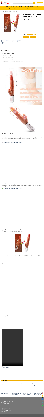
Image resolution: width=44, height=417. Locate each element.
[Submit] (34, 3)
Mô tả (2, 50)
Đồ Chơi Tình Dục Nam (19, 6)
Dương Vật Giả (15, 11)
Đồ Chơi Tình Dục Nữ (12, 6)
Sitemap (22, 415)
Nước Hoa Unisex (35, 8)
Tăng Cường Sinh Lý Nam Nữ (5, 8)
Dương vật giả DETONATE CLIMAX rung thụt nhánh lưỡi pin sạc (11, 183)
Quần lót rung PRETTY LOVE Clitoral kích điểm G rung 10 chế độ (39, 394)
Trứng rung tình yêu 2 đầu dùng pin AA (5, 394)
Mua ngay (26, 36)
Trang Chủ (6, 6)
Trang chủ (2, 11)
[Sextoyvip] (6, 3)
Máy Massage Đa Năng (19, 8)
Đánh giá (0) (6, 50)
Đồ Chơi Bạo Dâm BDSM (30, 6)
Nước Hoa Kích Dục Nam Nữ (28, 8)
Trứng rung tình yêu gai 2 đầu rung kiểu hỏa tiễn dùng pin (16, 394)
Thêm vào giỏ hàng (31, 34)
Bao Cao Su (36, 6)
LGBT (25, 6)
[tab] (2, 50)
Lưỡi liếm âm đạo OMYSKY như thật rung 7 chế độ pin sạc (27, 394)
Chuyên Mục (40, 8)
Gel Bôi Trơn (13, 8)
